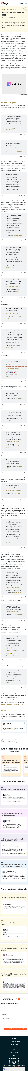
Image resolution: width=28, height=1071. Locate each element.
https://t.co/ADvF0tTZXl (12, 611)
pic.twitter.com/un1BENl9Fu (13, 490)
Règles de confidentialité (8, 1066)
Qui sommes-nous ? (14, 1041)
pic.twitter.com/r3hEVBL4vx (13, 286)
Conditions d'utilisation (21, 1066)
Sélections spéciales (9, 9)
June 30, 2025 (10, 267)
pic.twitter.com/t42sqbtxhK (13, 538)
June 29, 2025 (18, 655)
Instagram (10, 704)
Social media (14, 1052)
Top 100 (14, 1055)
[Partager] (25, 9)
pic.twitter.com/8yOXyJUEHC (14, 147)
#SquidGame (17, 313)
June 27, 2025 (18, 151)
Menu (22, 3)
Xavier (6, 18)
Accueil (14, 1038)
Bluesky (22, 704)
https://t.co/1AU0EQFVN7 (13, 650)
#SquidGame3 (10, 313)
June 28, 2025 (10, 129)
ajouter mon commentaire (15, 1028)
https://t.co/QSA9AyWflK (13, 587)
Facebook (4, 704)
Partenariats (14, 1044)
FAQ (14, 1049)
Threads (16, 704)
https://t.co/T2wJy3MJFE (13, 676)
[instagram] (18, 1062)
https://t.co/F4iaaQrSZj (12, 441)
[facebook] (9, 1062)
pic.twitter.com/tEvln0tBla (13, 368)
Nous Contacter (14, 1047)
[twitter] (14, 1062)
